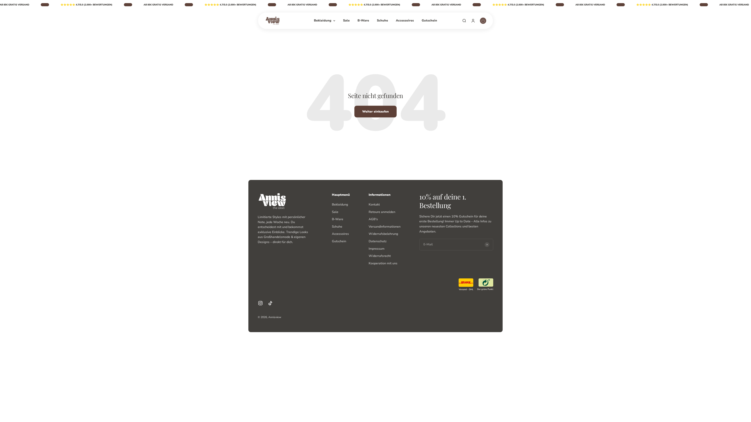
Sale (346, 20)
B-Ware (363, 20)
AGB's (373, 219)
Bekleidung (322, 20)
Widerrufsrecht (380, 256)
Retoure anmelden (382, 212)
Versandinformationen (385, 226)
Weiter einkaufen (375, 111)
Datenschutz (377, 241)
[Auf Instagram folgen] (260, 303)
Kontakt (374, 204)
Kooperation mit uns (383, 263)
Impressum (376, 249)
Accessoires (405, 20)
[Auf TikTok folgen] (270, 303)
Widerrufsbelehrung (383, 234)
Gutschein (429, 20)
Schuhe (382, 20)
